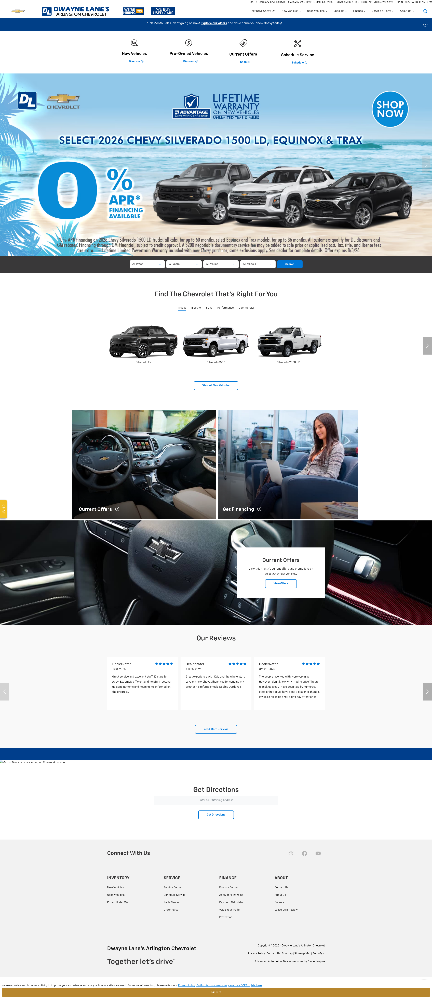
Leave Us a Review (286, 910)
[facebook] (304, 853)
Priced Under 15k (117, 902)
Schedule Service (174, 895)
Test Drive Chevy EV (262, 11)
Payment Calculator (231, 902)
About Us (280, 895)
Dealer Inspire (316, 961)
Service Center (173, 887)
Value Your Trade (229, 910)
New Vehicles (115, 887)
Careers (279, 902)
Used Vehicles (116, 895)
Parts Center (171, 902)
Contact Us (281, 887)
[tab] (182, 308)
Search (289, 264)
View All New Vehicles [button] (216, 385)
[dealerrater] (291, 853)
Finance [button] (358, 12)
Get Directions (216, 815)
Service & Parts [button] (381, 12)
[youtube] (318, 853)
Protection (225, 917)
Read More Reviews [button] (216, 729)
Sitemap (287, 953)
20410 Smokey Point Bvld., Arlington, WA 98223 (365, 2)
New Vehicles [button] (289, 12)
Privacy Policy (256, 953)
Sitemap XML (302, 953)
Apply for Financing (231, 895)
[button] (425, 11)
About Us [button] (405, 12)
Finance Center (228, 887)
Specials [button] (338, 12)
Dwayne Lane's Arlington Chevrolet (303, 945)
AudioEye (318, 953)
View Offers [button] (281, 583)
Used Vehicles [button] (316, 12)
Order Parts (171, 910)
